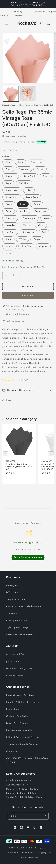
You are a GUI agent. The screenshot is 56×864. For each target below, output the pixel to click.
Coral (9, 211)
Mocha (23, 211)
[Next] (50, 454)
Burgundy (11, 176)
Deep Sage (32, 197)
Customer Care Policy (17, 716)
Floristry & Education (16, 620)
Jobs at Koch (12, 661)
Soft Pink (26, 246)
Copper (43, 246)
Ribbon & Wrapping (9, 105)
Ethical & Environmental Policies (22, 737)
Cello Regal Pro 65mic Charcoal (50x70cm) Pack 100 (18, 466)
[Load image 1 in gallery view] (11, 93)
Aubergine (28, 232)
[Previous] (5, 454)
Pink (8, 162)
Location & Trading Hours (19, 668)
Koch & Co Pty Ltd (24, 848)
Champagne (29, 218)
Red (44, 232)
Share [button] (8, 399)
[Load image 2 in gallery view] (28, 93)
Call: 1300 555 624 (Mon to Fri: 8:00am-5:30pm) (27, 760)
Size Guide (11, 613)
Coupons (51, 11)
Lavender (10, 225)
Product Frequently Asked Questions (24, 606)
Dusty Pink (38, 163)
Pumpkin (10, 218)
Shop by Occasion (15, 599)
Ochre (36, 204)
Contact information (29, 857)
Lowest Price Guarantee (18, 723)
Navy (10, 254)
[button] (6, 23)
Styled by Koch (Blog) (17, 627)
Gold (41, 225)
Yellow (28, 226)
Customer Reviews (15, 675)
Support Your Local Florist (19, 634)
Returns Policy (13, 709)
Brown (40, 169)
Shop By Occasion (18, 13)
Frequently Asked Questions (20, 695)
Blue (20, 162)
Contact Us (11, 751)
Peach (9, 204)
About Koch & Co (15, 654)
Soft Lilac (24, 183)
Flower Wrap (24, 105)
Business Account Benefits (19, 730)
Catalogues (39, 11)
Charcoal (24, 169)
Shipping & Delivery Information (22, 702)
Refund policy (13, 852)
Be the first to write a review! (28, 557)
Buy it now (28, 295)
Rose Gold (29, 176)
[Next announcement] (50, 4)
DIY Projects (4, 13)
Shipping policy (44, 852)
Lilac (28, 190)
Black (8, 239)
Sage (8, 183)
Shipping (5, 136)
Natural (9, 246)
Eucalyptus (40, 211)
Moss (46, 218)
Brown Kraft (12, 197)
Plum (45, 176)
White (22, 239)
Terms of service (28, 852)
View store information (17, 314)
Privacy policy (41, 848)
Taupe (37, 239)
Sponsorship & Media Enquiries (22, 744)
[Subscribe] (45, 816)
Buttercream (12, 190)
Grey (8, 169)
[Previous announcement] (5, 4)
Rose (22, 204)
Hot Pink (10, 232)
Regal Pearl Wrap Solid (39, 105)
